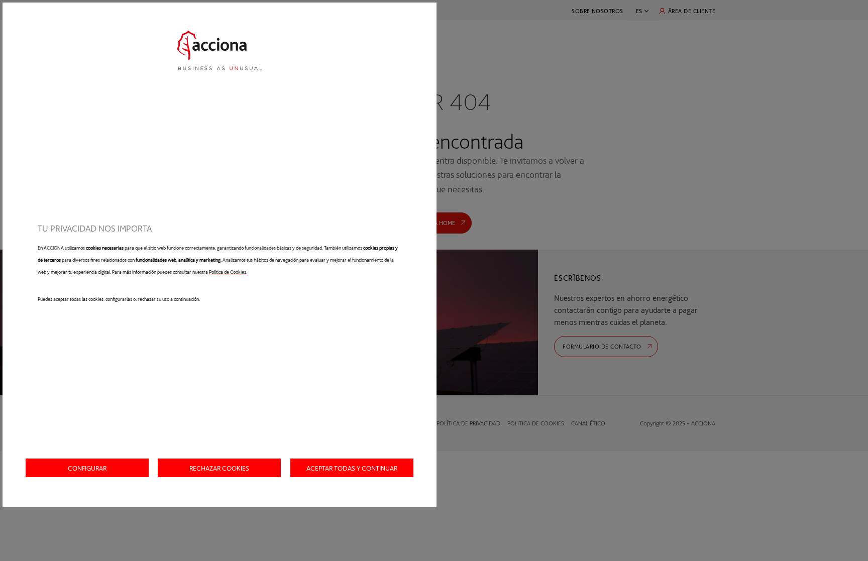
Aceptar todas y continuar (351, 468)
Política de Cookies (227, 272)
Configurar (87, 468)
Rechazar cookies (219, 468)
